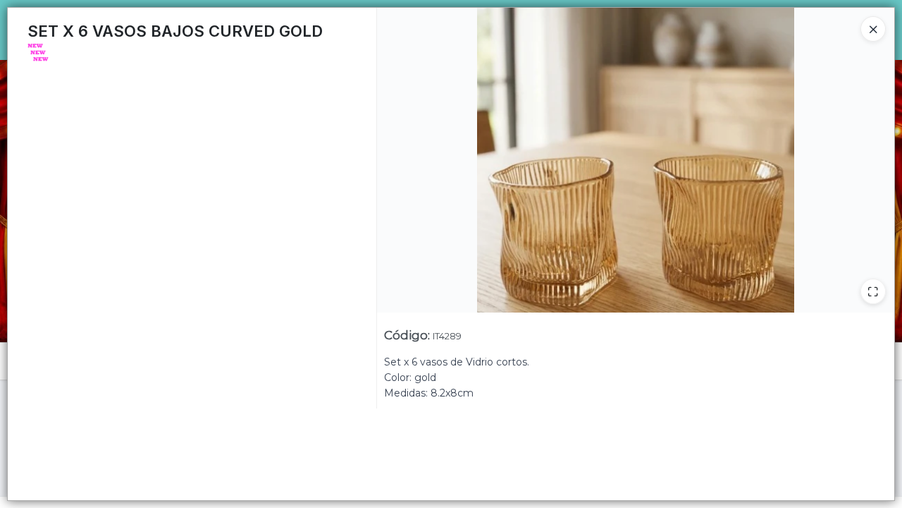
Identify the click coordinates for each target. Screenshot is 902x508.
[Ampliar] (873, 291)
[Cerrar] (873, 29)
